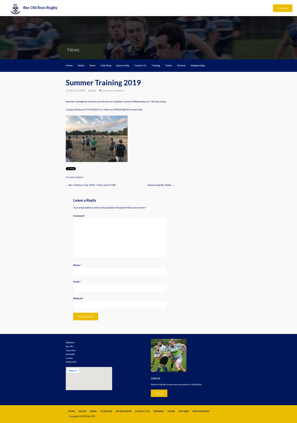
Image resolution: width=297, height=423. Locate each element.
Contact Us (140, 65)
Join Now (282, 8)
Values (80, 65)
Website (78, 298)
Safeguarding (198, 65)
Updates (79, 177)
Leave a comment (113, 90)
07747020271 (92, 109)
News (92, 65)
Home (69, 65)
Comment (79, 215)
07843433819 (120, 109)
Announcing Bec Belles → (160, 184)
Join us (159, 393)
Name (77, 264)
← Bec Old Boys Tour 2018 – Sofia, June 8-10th (91, 184)
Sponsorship (122, 65)
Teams (168, 65)
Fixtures (181, 65)
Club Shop (106, 65)
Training (155, 65)
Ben (93, 90)
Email (77, 281)
